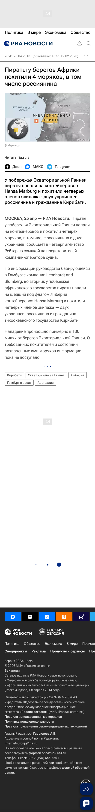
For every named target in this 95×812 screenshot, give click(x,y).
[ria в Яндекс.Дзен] (30, 616)
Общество (32, 644)
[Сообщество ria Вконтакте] (47, 616)
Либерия (77, 375)
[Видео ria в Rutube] (81, 616)
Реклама (39, 651)
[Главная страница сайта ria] (27, 43)
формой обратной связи (47, 753)
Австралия (46, 382)
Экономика (53, 644)
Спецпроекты (16, 651)
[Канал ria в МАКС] (13, 616)
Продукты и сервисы (67, 651)
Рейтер (11, 250)
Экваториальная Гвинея (46, 375)
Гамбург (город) (19, 382)
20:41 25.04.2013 (17, 56)
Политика (12, 644)
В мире (72, 644)
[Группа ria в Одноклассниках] (64, 616)
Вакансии (12, 670)
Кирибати (14, 375)
